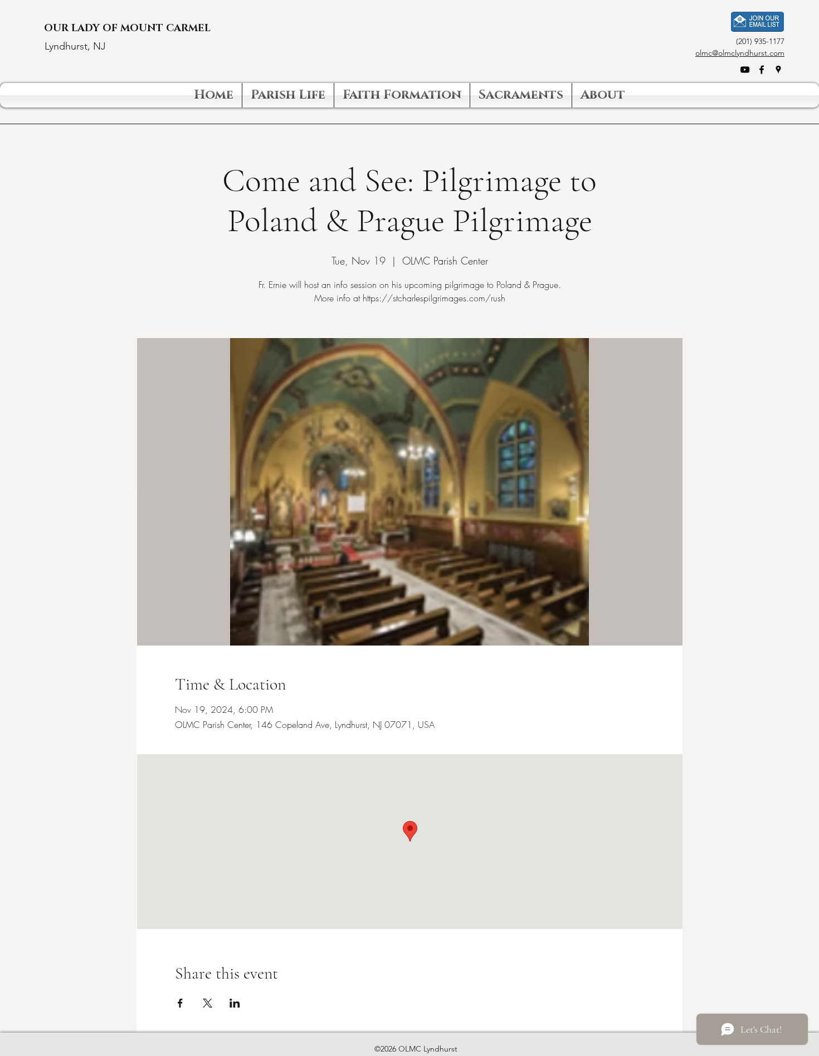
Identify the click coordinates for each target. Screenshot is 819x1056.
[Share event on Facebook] (180, 1003)
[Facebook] (761, 69)
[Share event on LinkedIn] (235, 1003)
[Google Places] (778, 69)
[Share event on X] (207, 1003)
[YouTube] (744, 69)
